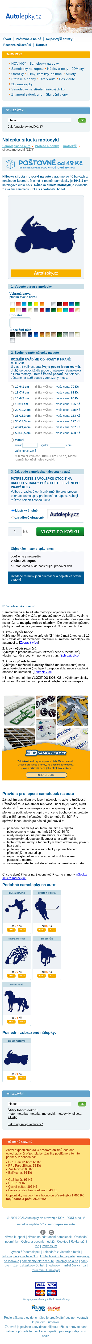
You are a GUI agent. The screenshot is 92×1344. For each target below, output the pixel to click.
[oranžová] (42, 304)
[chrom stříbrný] (12, 340)
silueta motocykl (16, 1041)
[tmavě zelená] (53, 310)
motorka (22, 1113)
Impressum (49, 1246)
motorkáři (70, 146)
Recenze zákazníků (17, 45)
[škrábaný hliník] (71, 334)
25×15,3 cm (23, 415)
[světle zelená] (30, 304)
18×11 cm (21, 403)
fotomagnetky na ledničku (20, 1256)
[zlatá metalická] (47, 334)
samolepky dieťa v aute (38, 1261)
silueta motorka (16, 938)
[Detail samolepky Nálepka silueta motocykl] (11, 1077)
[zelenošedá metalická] (65, 334)
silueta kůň (47, 938)
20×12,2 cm (23, 409)
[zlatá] (30, 310)
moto (11, 1113)
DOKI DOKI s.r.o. (70, 1218)
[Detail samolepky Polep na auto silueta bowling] (11, 929)
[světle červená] (18, 304)
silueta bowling (17, 892)
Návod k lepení (14, 1237)
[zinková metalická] (18, 334)
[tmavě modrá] (47, 310)
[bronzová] (77, 310)
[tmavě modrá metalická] (30, 334)
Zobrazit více (29, 642)
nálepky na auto (67, 1261)
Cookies (62, 1241)
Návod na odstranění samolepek (50, 1237)
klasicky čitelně (26, 510)
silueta (76, 1113)
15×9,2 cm (22, 398)
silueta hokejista (47, 892)
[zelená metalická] (59, 334)
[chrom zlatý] (77, 334)
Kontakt (41, 45)
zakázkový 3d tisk (32, 1265)
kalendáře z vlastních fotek (61, 1252)
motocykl (48, 1113)
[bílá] (12, 304)
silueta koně (16, 984)
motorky (34, 1113)
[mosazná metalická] (53, 334)
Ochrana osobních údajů (37, 1241)
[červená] (65, 304)
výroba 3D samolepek (25, 1252)
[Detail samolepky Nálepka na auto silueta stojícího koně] (11, 1021)
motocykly (64, 1113)
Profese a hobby (47, 146)
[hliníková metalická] (24, 334)
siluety (12, 1117)
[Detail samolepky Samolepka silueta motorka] (11, 975)
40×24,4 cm (23, 427)
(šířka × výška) (44, 386)
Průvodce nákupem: (18, 606)
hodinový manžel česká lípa (67, 1265)
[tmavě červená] (42, 310)
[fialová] (24, 310)
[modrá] (71, 304)
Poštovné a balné (28, 39)
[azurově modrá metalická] (36, 334)
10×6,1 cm (22, 386)
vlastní (19, 439)
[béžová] (18, 310)
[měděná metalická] (42, 334)
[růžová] (71, 310)
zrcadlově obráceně (29, 517)
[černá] (59, 304)
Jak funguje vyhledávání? (25, 126)
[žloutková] (59, 310)
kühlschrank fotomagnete (57, 1256)
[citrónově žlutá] (36, 304)
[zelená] (77, 304)
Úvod (7, 39)
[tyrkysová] (65, 310)
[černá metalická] (12, 334)
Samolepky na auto (16, 146)
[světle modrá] (24, 304)
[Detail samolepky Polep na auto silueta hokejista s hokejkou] (41, 929)
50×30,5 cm (23, 432)
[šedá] (36, 310)
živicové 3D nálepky (46, 1270)
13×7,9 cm (22, 392)
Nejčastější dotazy (59, 39)
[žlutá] (12, 310)
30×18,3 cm (23, 421)
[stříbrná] (53, 304)
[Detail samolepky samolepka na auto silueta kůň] (41, 975)
